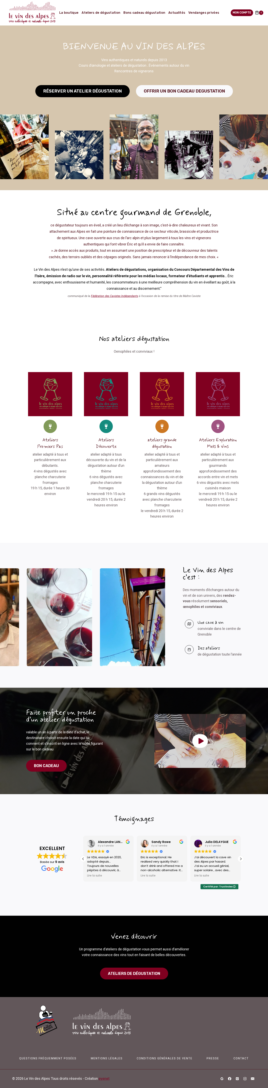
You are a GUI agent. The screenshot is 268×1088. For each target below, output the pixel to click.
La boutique (68, 13)
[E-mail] (252, 1078)
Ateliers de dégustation (101, 13)
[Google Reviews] (222, 1078)
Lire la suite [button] (94, 875)
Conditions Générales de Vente (164, 1058)
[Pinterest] (237, 1078)
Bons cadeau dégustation (144, 13)
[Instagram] (245, 1078)
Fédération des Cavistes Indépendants (114, 296)
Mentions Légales (107, 1058)
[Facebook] (229, 1078)
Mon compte (242, 12)
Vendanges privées (203, 13)
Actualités (176, 13)
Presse (213, 1058)
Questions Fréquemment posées (48, 1058)
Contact (241, 1058)
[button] (200, 741)
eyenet (104, 1078)
